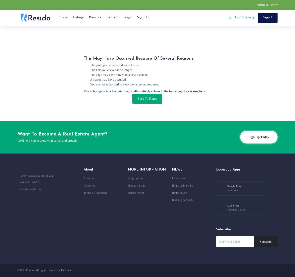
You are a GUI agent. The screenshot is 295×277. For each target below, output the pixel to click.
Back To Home (147, 98)
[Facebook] (242, 270)
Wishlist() (262, 4)
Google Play (234, 188)
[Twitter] (250, 270)
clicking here (196, 91)
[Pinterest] (272, 270)
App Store (236, 207)
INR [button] (273, 4)
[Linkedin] (265, 270)
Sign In (268, 17)
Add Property (243, 17)
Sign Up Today (259, 137)
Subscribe (266, 241)
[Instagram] (257, 270)
